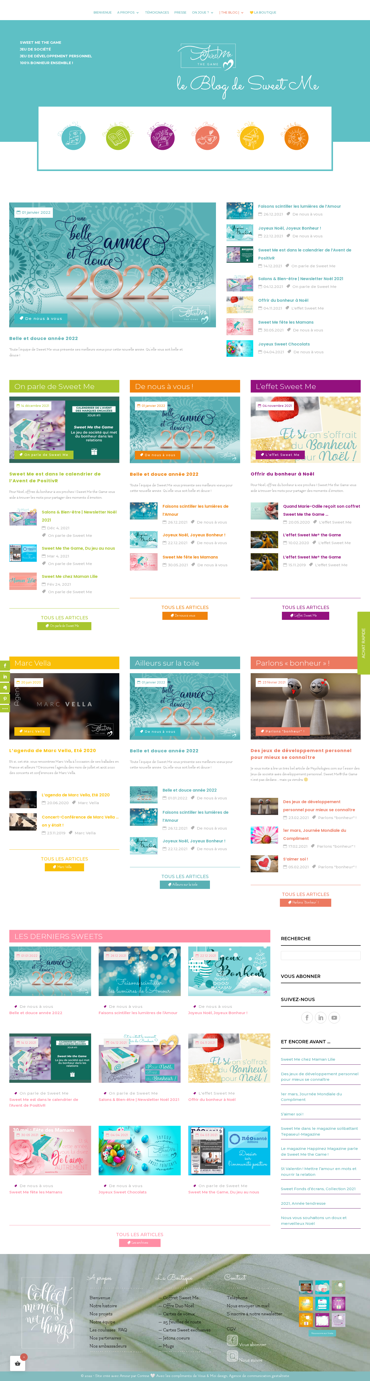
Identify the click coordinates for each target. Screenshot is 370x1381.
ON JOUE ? (200, 12)
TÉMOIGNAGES (157, 12)
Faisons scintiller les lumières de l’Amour (299, 206)
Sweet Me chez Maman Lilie (70, 576)
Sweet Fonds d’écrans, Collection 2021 (318, 1188)
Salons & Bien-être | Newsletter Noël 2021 (300, 279)
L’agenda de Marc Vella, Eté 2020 (52, 750)
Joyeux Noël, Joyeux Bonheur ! (289, 228)
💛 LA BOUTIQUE (263, 12)
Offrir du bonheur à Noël (283, 300)
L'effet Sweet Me (307, 308)
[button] (306, 1287)
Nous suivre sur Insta (322, 1333)
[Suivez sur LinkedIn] (320, 1017)
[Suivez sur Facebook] (307, 1017)
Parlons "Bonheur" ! (305, 902)
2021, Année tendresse (303, 1203)
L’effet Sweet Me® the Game (312, 535)
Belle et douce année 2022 (43, 338)
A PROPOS (125, 12)
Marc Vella (34, 731)
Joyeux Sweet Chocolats (284, 344)
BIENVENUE (103, 12)
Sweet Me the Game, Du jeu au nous (78, 548)
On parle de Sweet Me (313, 266)
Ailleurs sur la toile (184, 884)
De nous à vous (43, 318)
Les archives (140, 1242)
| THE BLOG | (229, 12)
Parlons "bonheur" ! (285, 731)
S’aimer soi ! (295, 859)
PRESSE (180, 12)
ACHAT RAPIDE (363, 643)
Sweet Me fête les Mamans (286, 322)
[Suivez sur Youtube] (334, 1017)
